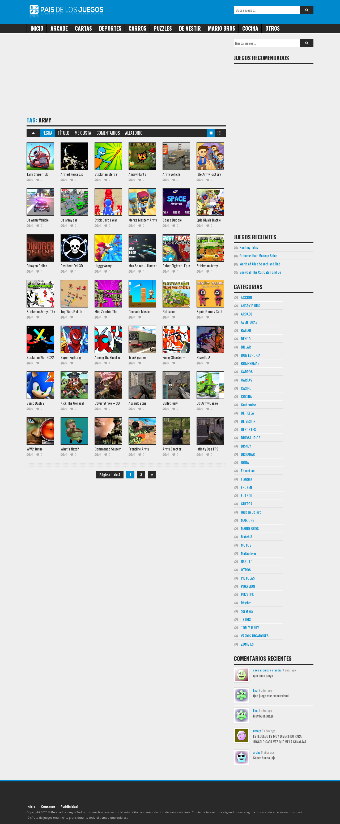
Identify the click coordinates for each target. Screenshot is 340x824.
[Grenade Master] (142, 294)
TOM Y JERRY (250, 627)
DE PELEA (247, 413)
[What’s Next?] (74, 431)
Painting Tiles (249, 247)
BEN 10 (245, 338)
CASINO (246, 388)
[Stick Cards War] (108, 202)
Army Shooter (172, 449)
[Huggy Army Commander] (108, 248)
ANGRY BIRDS (250, 305)
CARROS (137, 28)
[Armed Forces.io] (74, 156)
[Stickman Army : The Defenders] (40, 294)
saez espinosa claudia (267, 670)
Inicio (37, 28)
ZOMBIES (247, 644)
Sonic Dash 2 (35, 403)
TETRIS (246, 619)
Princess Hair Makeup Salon (258, 255)
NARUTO (247, 561)
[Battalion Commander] (176, 294)
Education (247, 470)
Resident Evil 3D (72, 265)
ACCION (246, 297)
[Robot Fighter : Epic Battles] (176, 248)
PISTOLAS (248, 578)
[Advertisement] (123, 76)
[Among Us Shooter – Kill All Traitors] (108, 339)
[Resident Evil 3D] (74, 248)
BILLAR (246, 347)
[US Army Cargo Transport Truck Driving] (210, 385)
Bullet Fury (170, 403)
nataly (257, 730)
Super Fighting (71, 357)
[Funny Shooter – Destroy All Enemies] (176, 339)
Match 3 (246, 536)
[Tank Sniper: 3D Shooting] (40, 156)
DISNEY (246, 446)
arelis (256, 752)
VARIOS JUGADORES (255, 635)
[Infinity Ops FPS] (210, 431)
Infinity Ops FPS (207, 449)
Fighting (246, 479)
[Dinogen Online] (40, 248)
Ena (255, 690)
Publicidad (69, 806)
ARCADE (59, 28)
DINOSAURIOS (250, 437)
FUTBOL (246, 495)
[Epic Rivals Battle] (210, 202)
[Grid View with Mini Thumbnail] (211, 134)
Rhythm (246, 602)
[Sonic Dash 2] (40, 385)
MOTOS (246, 545)
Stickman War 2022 (40, 357)
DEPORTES (110, 28)
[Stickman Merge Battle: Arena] (108, 156)
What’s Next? (70, 449)
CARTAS (83, 28)
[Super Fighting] (74, 339)
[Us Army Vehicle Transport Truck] (40, 202)
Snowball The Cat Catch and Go (260, 272)
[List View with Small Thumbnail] (219, 134)
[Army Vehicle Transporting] (176, 156)
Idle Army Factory (209, 174)
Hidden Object (251, 512)
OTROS (272, 28)
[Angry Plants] (142, 156)
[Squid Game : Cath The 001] (210, 294)
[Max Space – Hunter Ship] (142, 248)
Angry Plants (137, 174)
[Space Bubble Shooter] (176, 202)
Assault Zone (137, 403)
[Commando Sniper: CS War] (108, 431)
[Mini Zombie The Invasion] (108, 294)
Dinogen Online (37, 265)
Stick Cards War (106, 220)
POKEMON (248, 586)
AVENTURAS (249, 322)
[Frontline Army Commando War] (142, 431)
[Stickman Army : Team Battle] (210, 248)
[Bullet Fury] (176, 385)
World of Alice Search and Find (260, 264)
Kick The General (72, 403)
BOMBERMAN (250, 363)
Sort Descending (33, 133)
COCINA (250, 28)
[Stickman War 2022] (40, 339)
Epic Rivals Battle (209, 220)
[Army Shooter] (176, 431)
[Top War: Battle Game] (74, 294)
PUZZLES (163, 28)
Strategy (247, 611)
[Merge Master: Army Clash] (142, 202)
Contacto (48, 806)
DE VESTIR (190, 28)
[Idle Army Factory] (210, 156)
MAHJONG (247, 520)
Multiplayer (248, 553)
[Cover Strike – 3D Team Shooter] (108, 385)
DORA (245, 462)
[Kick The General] (74, 385)
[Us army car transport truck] (74, 202)
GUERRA (246, 503)
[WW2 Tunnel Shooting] (40, 431)
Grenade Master (140, 311)
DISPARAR (248, 454)
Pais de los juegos (63, 812)
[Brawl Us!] (210, 339)
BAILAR (246, 330)
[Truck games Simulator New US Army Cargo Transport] (142, 339)
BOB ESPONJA (250, 355)
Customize (248, 404)
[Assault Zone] (142, 385)
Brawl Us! (203, 357)
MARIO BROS (221, 28)
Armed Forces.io (72, 174)
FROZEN (246, 487)
